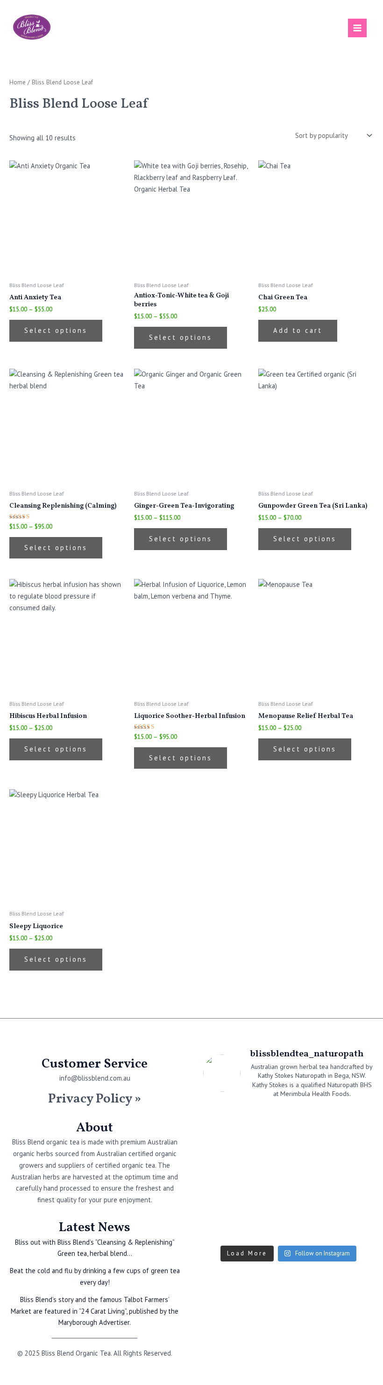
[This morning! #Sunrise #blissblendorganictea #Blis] (222, 1147)
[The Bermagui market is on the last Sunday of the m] (266, 1147)
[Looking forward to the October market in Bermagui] (354, 1227)
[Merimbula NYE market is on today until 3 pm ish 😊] (266, 1174)
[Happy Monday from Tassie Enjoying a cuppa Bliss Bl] (310, 1147)
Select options (55, 330)
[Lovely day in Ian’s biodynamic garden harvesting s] (222, 1201)
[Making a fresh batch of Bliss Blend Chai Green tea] (310, 1201)
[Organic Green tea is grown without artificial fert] (354, 1174)
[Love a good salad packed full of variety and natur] (310, 1121)
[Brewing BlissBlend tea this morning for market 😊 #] (222, 1174)
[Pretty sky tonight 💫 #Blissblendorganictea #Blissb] (222, 1227)
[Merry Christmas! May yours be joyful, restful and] (310, 1174)
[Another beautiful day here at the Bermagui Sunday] (266, 1121)
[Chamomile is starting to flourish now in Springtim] (266, 1227)
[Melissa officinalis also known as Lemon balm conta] (354, 1147)
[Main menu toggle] (357, 28)
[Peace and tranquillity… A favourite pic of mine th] (310, 1227)
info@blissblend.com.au (94, 1078)
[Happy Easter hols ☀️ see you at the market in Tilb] (354, 1121)
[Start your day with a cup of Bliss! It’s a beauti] (222, 1121)
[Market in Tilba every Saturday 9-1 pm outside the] (266, 1201)
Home (17, 82)
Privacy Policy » (94, 1099)
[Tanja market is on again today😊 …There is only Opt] (354, 1201)
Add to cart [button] (297, 330)
